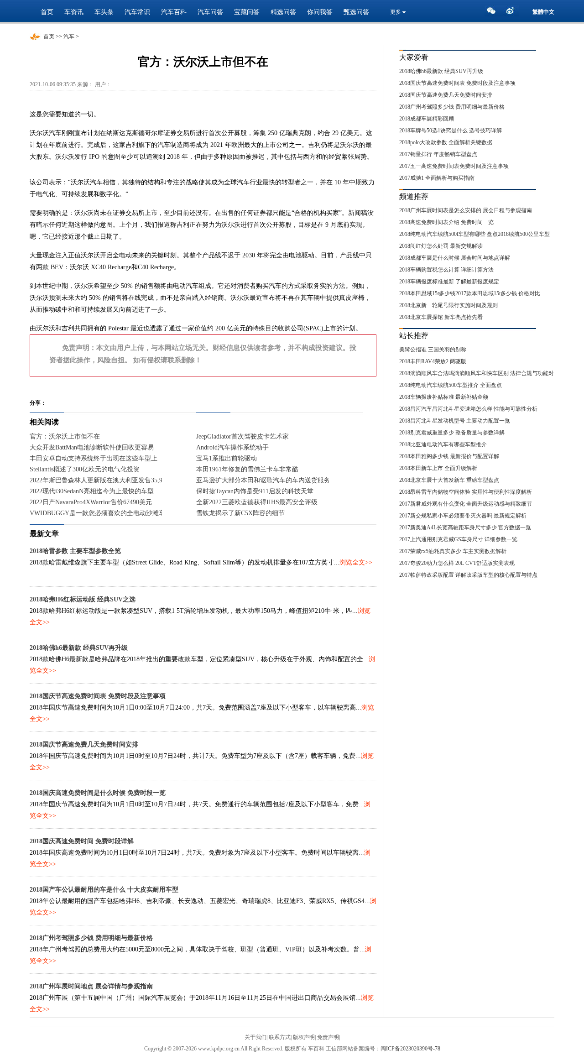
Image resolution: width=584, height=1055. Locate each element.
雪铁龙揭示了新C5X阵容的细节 (240, 513)
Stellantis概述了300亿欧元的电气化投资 (85, 469)
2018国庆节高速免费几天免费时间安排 (84, 744)
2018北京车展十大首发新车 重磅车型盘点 (449, 480)
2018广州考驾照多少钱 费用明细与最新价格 (91, 938)
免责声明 (328, 1037)
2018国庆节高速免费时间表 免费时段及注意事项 (98, 696)
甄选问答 (356, 12)
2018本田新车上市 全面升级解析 (438, 468)
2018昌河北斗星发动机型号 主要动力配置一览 (454, 421)
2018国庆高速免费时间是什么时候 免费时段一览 (98, 792)
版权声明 (304, 1037)
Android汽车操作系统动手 (232, 447)
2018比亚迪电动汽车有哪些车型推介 (443, 444)
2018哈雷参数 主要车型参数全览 (75, 551)
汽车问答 (210, 12)
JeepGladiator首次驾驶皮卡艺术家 (242, 436)
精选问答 (283, 12)
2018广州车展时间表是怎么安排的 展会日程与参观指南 (465, 210)
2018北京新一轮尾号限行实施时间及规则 (448, 305)
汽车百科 (174, 12)
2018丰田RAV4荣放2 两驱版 (432, 361)
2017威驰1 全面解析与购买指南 (436, 178)
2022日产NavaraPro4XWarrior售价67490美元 (91, 502)
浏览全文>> (355, 562)
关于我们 (255, 1037)
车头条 (104, 12)
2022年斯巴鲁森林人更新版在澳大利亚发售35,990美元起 (109, 480)
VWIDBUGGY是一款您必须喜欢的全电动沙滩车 (97, 513)
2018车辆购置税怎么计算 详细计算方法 (446, 269)
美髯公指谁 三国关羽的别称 (432, 349)
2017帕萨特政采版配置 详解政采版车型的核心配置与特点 (468, 575)
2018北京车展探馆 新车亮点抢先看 (441, 317)
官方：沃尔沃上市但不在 (65, 436)
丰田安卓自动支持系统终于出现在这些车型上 (93, 458)
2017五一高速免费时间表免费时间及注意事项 (454, 166)
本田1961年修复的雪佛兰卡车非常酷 (247, 469)
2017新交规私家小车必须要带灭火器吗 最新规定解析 (463, 515)
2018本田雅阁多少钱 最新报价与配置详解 (449, 456)
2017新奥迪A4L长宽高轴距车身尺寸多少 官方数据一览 (465, 527)
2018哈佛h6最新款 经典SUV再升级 (79, 647)
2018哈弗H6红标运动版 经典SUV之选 (83, 599)
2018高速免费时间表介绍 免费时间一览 (446, 222)
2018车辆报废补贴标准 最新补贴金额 (443, 397)
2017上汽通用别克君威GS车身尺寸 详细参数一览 (458, 539)
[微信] (494, 13)
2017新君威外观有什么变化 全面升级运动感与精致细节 (465, 504)
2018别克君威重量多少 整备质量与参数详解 (452, 432)
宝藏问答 (247, 12)
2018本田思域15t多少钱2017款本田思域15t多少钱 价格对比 (469, 293)
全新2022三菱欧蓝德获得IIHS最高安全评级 (257, 502)
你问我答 (320, 12)
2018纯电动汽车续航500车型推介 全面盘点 (450, 385)
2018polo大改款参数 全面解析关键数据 (445, 142)
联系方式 (280, 1037)
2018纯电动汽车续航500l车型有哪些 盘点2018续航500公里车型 (474, 234)
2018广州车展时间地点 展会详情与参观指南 (91, 986)
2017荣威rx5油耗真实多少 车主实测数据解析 (452, 551)
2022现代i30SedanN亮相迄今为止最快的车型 (92, 491)
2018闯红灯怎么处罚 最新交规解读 (441, 246)
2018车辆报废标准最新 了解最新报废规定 (449, 281)
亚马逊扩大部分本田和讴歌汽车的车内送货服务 (263, 480)
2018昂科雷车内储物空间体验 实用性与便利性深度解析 (465, 492)
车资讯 (73, 12)
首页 (47, 12)
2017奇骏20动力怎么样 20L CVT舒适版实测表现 (457, 563)
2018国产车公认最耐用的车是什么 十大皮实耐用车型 (104, 889)
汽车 (68, 36)
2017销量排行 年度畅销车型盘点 (438, 154)
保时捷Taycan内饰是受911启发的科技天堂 (254, 491)
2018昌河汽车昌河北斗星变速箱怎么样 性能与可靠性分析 (468, 409)
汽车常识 (137, 12)
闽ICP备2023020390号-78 (410, 1048)
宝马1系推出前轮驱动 (226, 458)
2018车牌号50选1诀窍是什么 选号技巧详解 (450, 130)
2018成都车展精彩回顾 (426, 118)
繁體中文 (543, 12)
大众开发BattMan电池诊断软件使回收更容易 (92, 447)
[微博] (512, 13)
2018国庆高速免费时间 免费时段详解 (82, 841)
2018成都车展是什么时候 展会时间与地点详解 (454, 258)
